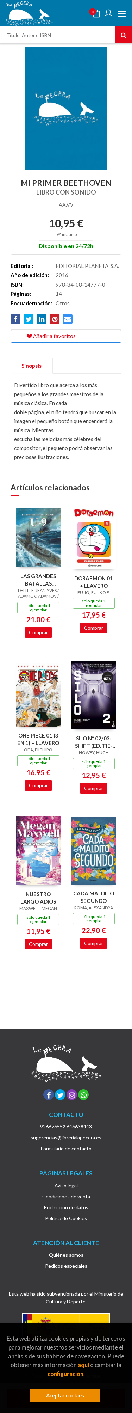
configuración (65, 1373)
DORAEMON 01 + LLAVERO (93, 582)
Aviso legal (66, 1185)
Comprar (38, 632)
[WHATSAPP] (83, 1094)
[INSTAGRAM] (72, 1094)
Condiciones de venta (66, 1196)
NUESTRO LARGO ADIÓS (38, 898)
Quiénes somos (66, 1255)
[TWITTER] (60, 1094)
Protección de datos (66, 1207)
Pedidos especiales (66, 1266)
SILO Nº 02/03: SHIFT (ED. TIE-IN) (94, 742)
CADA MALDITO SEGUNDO (93, 897)
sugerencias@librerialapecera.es (66, 1137)
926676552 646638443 (66, 1127)
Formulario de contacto (66, 1148)
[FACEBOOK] (48, 1094)
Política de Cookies (66, 1218)
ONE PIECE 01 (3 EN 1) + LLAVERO (38, 739)
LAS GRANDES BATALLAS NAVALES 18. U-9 (38, 580)
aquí (83, 1365)
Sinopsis (31, 365)
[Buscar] (123, 34)
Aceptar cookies (65, 1395)
